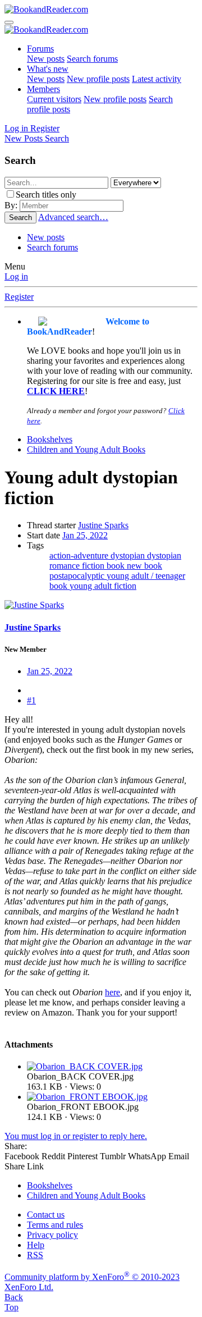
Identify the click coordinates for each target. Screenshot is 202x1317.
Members (43, 89)
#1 (31, 700)
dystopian (129, 555)
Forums (40, 48)
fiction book (104, 565)
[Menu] (8, 22)
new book (144, 565)
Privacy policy (52, 1235)
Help (35, 1245)
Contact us (46, 1214)
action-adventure (80, 555)
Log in (16, 276)
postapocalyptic (78, 575)
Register (19, 296)
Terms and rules (55, 1224)
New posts (46, 58)
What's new (47, 69)
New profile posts (98, 79)
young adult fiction (103, 586)
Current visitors (54, 99)
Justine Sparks (103, 525)
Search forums (92, 58)
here (112, 992)
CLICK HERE (56, 391)
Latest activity (156, 79)
